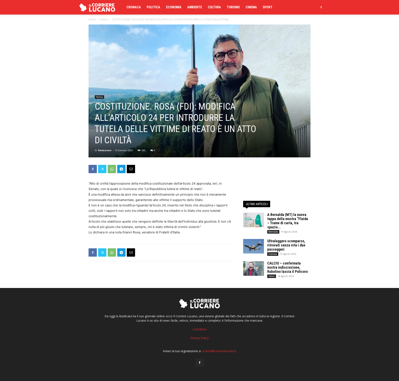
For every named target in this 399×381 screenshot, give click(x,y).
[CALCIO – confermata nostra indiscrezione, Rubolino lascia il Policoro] (253, 268)
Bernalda (273, 231)
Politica (153, 7)
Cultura (214, 7)
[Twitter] (102, 169)
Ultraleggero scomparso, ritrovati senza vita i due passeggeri (286, 245)
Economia (173, 7)
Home (92, 19)
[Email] (131, 169)
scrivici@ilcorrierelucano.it (219, 351)
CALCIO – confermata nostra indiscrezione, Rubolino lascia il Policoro (287, 267)
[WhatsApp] (112, 169)
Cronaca (134, 7)
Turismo (233, 7)
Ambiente (194, 7)
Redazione (104, 150)
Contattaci (200, 329)
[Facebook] (321, 7)
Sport (267, 7)
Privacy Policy (199, 338)
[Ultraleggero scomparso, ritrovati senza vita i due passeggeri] (253, 246)
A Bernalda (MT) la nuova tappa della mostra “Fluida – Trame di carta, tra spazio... (287, 220)
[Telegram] (121, 169)
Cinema (251, 7)
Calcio (271, 276)
